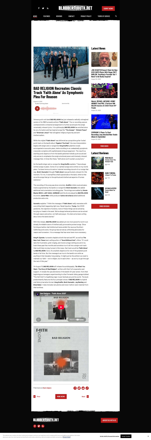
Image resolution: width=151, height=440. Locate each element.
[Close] (148, 436)
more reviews (104, 206)
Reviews (59, 16)
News (35, 16)
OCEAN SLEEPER (110, 188)
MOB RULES (109, 158)
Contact (71, 16)
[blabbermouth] (75, 10)
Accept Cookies (126, 436)
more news (104, 146)
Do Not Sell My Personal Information (109, 436)
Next (83, 396)
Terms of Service (104, 16)
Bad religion (47, 388)
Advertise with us (109, 420)
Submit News (108, 8)
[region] (75, 436)
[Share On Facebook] (75, 388)
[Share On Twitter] (79, 388)
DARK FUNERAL (110, 173)
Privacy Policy (86, 16)
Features (46, 16)
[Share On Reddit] (83, 388)
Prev (38, 396)
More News (61, 396)
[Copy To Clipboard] (87, 388)
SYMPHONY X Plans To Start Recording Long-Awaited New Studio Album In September (104, 134)
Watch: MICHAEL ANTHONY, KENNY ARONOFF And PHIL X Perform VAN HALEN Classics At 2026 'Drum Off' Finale (103, 104)
